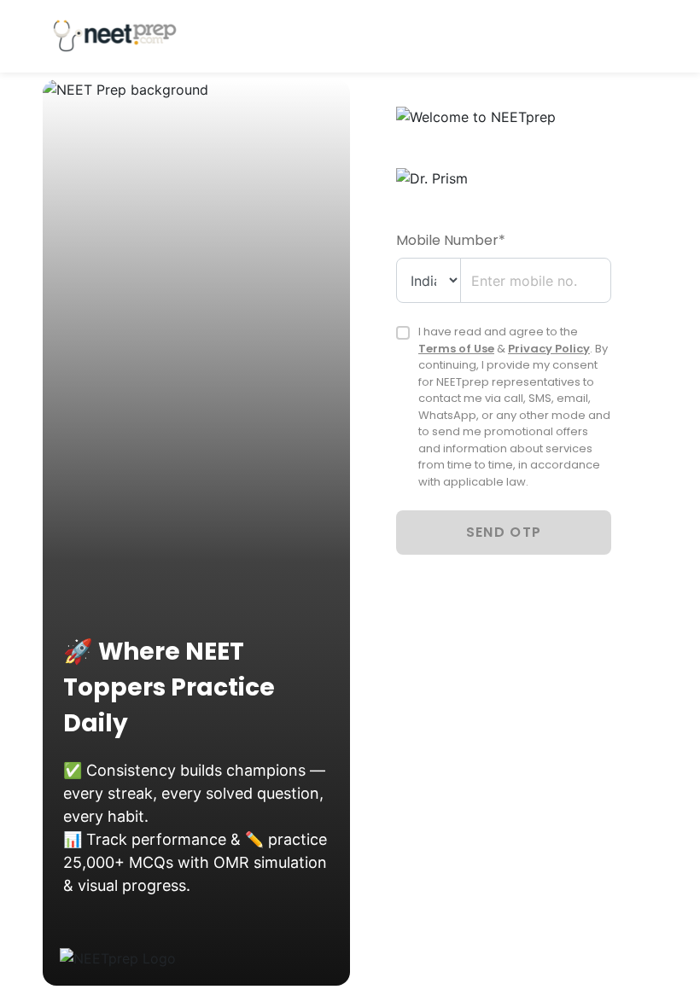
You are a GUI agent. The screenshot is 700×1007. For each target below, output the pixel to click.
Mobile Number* (450, 240)
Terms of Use (456, 349)
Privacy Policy (549, 349)
